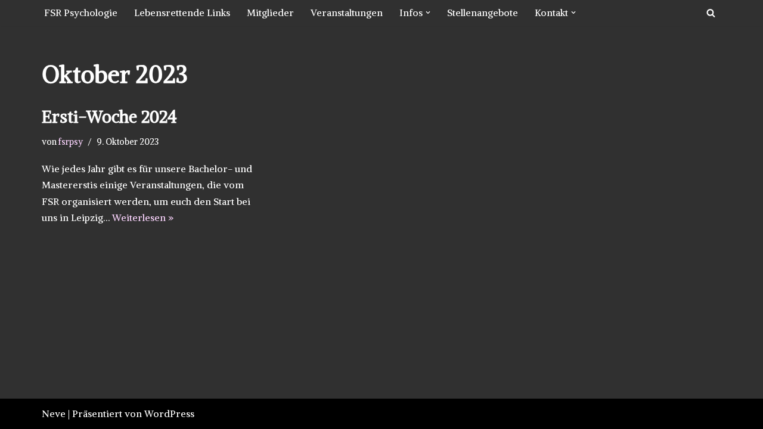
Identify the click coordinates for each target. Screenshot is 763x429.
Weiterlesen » (142, 217)
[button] (428, 12)
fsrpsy (70, 141)
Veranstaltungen (347, 12)
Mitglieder (270, 12)
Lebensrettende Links (182, 12)
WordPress (169, 413)
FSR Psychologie (80, 12)
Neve (54, 413)
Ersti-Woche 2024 (109, 117)
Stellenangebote (482, 12)
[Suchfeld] (710, 12)
